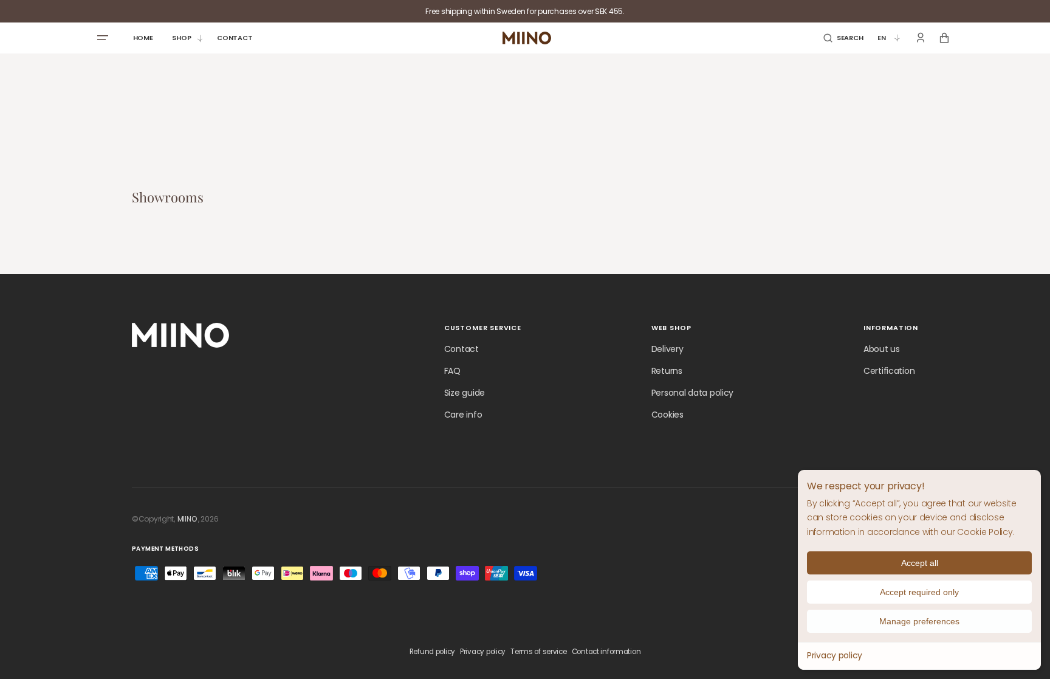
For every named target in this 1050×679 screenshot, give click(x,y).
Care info (463, 414)
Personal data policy (692, 393)
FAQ (452, 371)
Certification (888, 371)
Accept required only (919, 592)
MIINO (187, 519)
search (504, 519)
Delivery (667, 349)
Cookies (667, 414)
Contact (461, 349)
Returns (666, 371)
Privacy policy (834, 655)
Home (376, 519)
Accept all (919, 563)
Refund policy (432, 652)
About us (881, 349)
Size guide (464, 393)
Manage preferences (919, 621)
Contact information (606, 652)
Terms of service (538, 652)
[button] (843, 38)
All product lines (439, 519)
